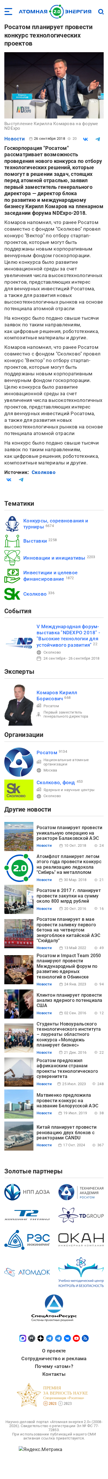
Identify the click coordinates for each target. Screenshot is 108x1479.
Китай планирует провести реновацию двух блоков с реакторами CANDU (66, 1132)
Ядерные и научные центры (68, 790)
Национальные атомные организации (66, 762)
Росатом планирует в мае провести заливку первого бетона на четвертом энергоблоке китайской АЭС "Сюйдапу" (68, 930)
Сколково (44, 472)
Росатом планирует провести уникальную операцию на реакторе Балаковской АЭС (70, 833)
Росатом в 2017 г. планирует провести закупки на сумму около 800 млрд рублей (69, 896)
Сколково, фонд (56, 782)
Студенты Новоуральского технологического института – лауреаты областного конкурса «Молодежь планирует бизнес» (69, 1034)
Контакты (54, 1374)
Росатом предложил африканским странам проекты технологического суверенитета (67, 1068)
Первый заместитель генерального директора (65, 714)
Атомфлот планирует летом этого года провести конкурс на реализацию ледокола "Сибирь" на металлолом (69, 864)
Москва (50, 770)
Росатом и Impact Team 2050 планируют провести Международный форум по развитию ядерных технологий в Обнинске (69, 966)
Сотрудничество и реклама (53, 1358)
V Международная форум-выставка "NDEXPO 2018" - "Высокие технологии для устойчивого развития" (68, 636)
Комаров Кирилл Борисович (57, 695)
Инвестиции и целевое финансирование (50, 576)
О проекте (54, 1351)
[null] (85, 139)
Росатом (51, 706)
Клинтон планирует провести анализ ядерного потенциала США (70, 1000)
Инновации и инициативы (54, 558)
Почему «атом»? (54, 1366)
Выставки (35, 541)
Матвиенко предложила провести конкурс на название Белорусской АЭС (67, 1100)
